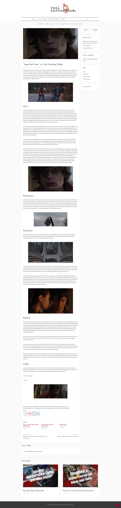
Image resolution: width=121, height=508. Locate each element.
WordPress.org (86, 79)
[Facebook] (25, 413)
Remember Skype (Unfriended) (33, 491)
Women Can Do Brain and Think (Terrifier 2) (78, 491)
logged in (31, 451)
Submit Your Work (54, 19)
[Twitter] (34, 413)
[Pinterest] (29, 413)
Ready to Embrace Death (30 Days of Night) (68, 436)
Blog (40, 19)
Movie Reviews (31, 61)
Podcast (45, 19)
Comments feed (86, 76)
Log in (84, 71)
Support (63, 19)
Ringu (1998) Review (88, 48)
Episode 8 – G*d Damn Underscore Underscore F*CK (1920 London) (35, 437)
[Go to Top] (117, 505)
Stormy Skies (38, 67)
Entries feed (86, 74)
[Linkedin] (38, 413)
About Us (34, 19)
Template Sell (71, 504)
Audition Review (63, 424)
